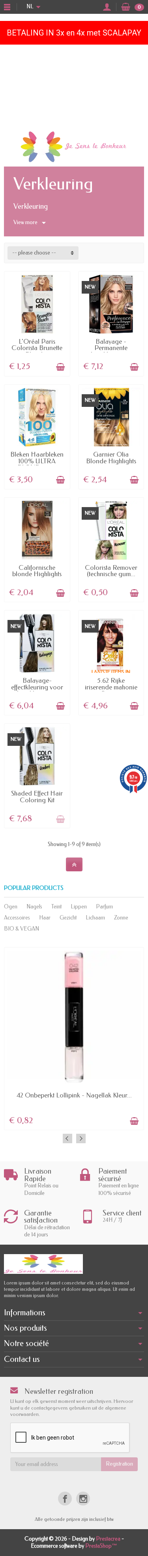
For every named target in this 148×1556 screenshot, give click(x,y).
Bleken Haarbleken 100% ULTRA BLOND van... (37, 461)
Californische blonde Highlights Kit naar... (37, 574)
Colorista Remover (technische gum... (111, 571)
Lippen (79, 906)
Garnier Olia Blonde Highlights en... (111, 461)
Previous (67, 1138)
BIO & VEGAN (21, 928)
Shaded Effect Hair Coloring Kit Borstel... (37, 800)
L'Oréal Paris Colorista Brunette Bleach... (36, 348)
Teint (56, 906)
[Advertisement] (74, 86)
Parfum (104, 906)
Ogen (10, 906)
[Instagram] (83, 1498)
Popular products (34, 888)
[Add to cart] (60, 367)
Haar (45, 917)
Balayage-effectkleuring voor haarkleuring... (37, 687)
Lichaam (95, 917)
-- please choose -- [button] (34, 252)
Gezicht (68, 917)
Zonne (121, 917)
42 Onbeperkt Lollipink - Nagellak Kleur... (74, 1095)
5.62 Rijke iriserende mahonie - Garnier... (111, 687)
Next (81, 1138)
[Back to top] (74, 864)
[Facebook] (65, 1498)
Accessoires (17, 917)
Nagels (34, 906)
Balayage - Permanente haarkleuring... (111, 348)
